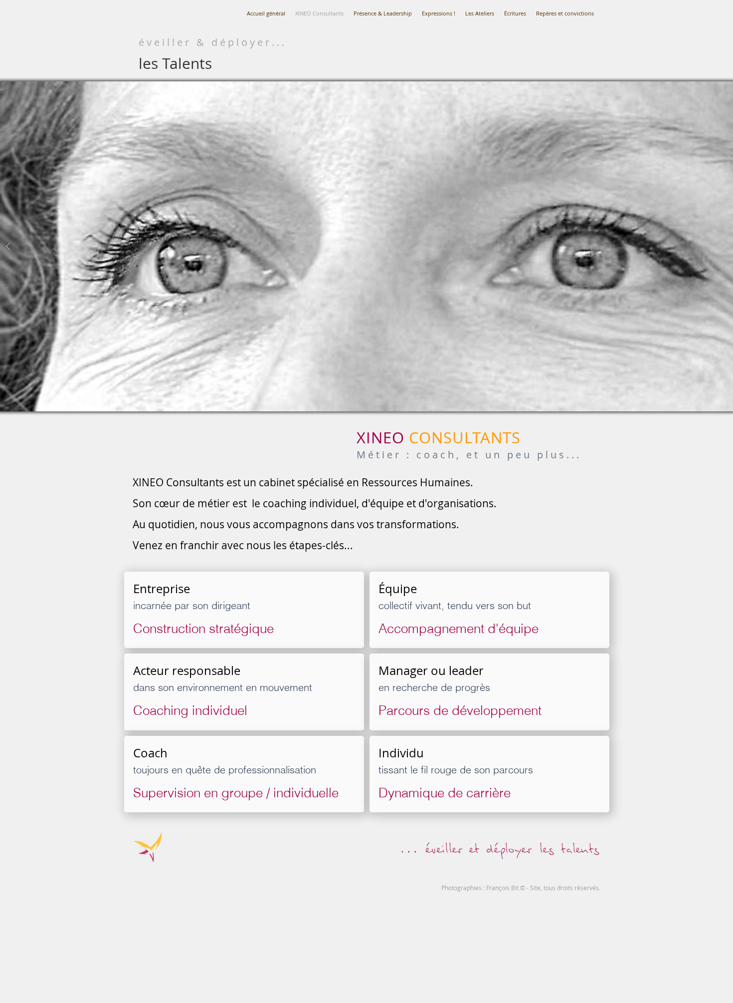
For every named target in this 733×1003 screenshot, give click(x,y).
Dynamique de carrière (444, 793)
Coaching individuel (192, 710)
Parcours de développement (460, 710)
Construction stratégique (203, 629)
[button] (366, 246)
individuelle (306, 793)
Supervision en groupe (198, 793)
